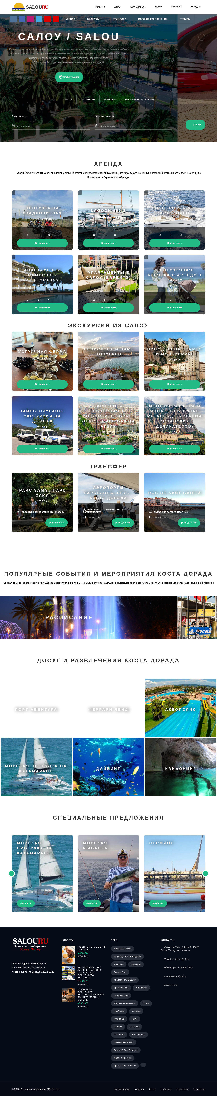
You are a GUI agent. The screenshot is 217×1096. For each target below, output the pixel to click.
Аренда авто (120, 972)
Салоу (146, 1003)
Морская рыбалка (122, 949)
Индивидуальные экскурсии (127, 956)
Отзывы (185, 19)
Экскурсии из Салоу (123, 1042)
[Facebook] (22, 19)
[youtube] (47, 19)
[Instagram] (30, 19)
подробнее (83, 956)
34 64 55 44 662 (180, 959)
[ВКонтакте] (13, 19)
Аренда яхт (141, 988)
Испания (136, 1011)
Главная (100, 7)
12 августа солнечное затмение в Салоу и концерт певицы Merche (91, 994)
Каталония (119, 1019)
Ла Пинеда (119, 1034)
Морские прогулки (123, 1058)
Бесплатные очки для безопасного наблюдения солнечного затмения (89, 972)
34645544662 (185, 967)
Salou (134, 1019)
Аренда (70, 19)
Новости (176, 7)
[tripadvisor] (56, 19)
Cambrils (118, 1027)
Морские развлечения (153, 19)
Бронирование (121, 988)
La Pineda (134, 1027)
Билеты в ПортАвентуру (126, 1050)
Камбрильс (119, 1011)
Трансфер (120, 19)
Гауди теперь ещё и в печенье (92, 948)
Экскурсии (94, 19)
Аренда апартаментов (125, 1066)
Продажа (196, 7)
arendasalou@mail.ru (175, 976)
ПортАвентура (121, 995)
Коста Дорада (137, 7)
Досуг (158, 7)
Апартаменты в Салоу (125, 980)
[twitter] (39, 19)
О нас (117, 7)
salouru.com (170, 985)
